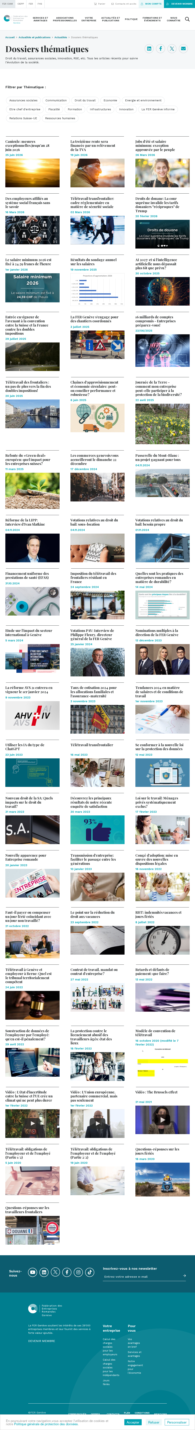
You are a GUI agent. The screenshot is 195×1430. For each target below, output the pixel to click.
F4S (40, 3)
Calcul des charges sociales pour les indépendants (111, 1367)
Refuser (153, 1422)
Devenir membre (182, 3)
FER (31, 3)
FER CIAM (7, 3)
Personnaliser (177, 1422)
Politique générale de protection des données (46, 1423)
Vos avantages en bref (134, 1343)
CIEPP (21, 3)
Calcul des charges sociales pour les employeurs (110, 1347)
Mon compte (153, 3)
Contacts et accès (125, 3)
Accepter (133, 1422)
